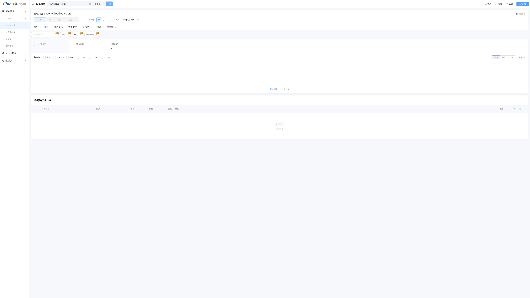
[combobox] (64, 34)
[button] (90, 4)
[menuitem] (36, 27)
